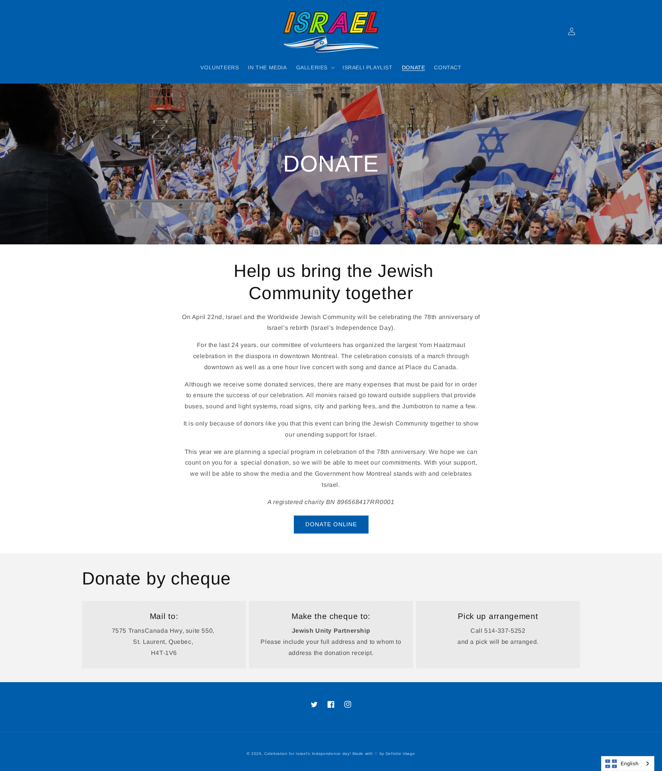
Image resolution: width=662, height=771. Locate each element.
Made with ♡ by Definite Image (383, 753)
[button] (315, 67)
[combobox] (627, 763)
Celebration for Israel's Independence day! (307, 753)
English (630, 763)
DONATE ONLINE (331, 524)
